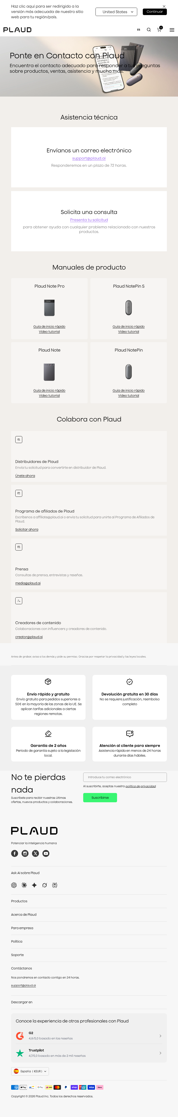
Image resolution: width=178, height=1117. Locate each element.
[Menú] (171, 30)
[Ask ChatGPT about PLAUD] (14, 885)
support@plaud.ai (89, 158)
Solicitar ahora (26, 529)
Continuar (155, 11)
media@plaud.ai (28, 583)
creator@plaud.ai (29, 637)
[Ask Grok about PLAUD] (44, 885)
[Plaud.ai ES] (17, 29)
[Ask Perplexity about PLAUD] (54, 885)
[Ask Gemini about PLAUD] (34, 885)
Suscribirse (100, 797)
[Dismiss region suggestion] (164, 6)
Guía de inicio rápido (49, 326)
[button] (116, 12)
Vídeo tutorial (49, 332)
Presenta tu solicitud (89, 220)
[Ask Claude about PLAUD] (24, 885)
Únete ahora (25, 476)
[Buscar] (149, 30)
